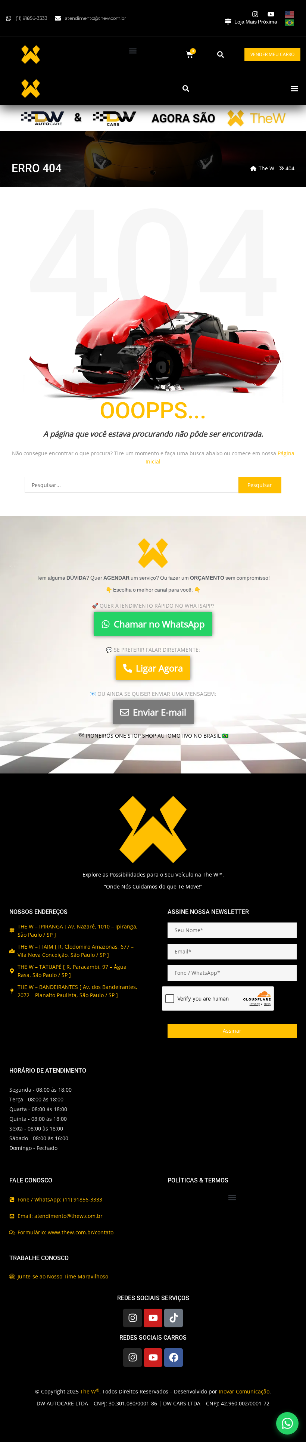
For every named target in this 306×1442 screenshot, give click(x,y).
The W (89, 1391)
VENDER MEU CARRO (272, 54)
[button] (133, 50)
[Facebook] (173, 1357)
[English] (289, 14)
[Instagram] (132, 1318)
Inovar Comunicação (244, 1391)
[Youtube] (153, 1318)
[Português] (289, 22)
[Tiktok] (173, 1318)
